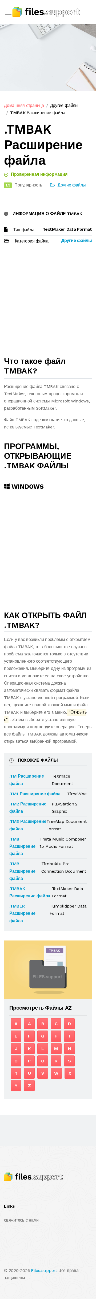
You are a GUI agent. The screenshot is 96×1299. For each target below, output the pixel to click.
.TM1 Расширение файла (35, 793)
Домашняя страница (24, 105)
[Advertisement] (48, 303)
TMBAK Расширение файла (37, 112)
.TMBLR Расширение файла (22, 913)
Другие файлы (64, 105)
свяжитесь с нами (21, 1220)
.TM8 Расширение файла (22, 846)
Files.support (44, 1270)
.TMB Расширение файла (22, 871)
